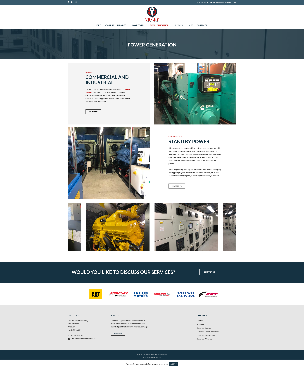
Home (98, 25)
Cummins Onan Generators (208, 331)
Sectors (152, 40)
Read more (118, 333)
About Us (109, 25)
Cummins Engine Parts (206, 335)
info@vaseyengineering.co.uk (84, 338)
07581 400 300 (77, 335)
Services (178, 25)
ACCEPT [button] (174, 364)
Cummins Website (204, 339)
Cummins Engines (204, 328)
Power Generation (159, 25)
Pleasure (121, 25)
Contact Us (202, 25)
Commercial (138, 25)
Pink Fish (158, 357)
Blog (190, 25)
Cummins (132, 327)
